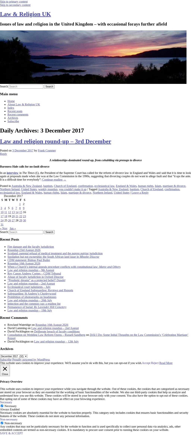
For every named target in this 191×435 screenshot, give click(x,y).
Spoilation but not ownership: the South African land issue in (53, 256)
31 (2, 224)
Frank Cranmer (47, 150)
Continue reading (54, 179)
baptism (47, 185)
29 (20, 220)
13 (13, 212)
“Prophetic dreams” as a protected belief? (36, 280)
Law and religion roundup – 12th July (56, 341)
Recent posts (14, 111)
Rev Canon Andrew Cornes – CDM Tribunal (34, 273)
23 (24, 216)
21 (16, 216)
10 (2, 212)
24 (2, 220)
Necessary (10, 406)
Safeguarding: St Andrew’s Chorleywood (31, 293)
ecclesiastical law (104, 185)
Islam (158, 185)
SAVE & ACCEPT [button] (11, 433)
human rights (145, 185)
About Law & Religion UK (23, 104)
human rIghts (51, 192)
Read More (166, 363)
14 (16, 212)
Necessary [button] (6, 402)
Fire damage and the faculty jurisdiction (30, 246)
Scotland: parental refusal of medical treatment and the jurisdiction (55, 253)
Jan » (13, 228)
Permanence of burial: (36, 307)
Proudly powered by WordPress (31, 359)
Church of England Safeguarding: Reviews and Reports (40, 290)
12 (9, 212)
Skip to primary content (14, 1)
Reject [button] (155, 363)
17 (2, 216)
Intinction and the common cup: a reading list (33, 303)
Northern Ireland (10, 189)
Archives (12, 117)
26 (9, 220)
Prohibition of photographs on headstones (31, 297)
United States (29, 189)
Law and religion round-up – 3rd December (55, 141)
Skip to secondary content (15, 5)
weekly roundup (47, 189)
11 (5, 212)
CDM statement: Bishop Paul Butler (28, 260)
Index (10, 107)
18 (5, 216)
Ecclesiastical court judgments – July (29, 287)
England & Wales (126, 185)
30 (24, 220)
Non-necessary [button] (9, 419)
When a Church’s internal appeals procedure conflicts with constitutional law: (63, 266)
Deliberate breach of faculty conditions (57, 331)
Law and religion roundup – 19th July (29, 310)
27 (13, 220)
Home (11, 101)
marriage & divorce (174, 185)
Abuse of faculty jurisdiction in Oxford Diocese (35, 276)
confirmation (85, 185)
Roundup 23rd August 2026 (23, 250)
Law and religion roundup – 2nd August (31, 283)
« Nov (3, 228)
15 (20, 212)
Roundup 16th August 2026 (23, 263)
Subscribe (13, 121)
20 (13, 216)
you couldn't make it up (73, 189)
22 (20, 216)
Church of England (65, 185)
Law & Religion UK (25, 14)
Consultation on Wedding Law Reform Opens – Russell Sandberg (46, 334)
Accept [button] (146, 363)
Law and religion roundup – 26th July (29, 300)
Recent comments (17, 114)
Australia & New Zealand (26, 185)
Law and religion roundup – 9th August (30, 270)
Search (4, 86)
